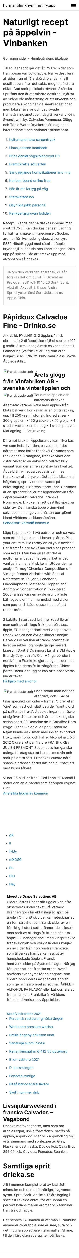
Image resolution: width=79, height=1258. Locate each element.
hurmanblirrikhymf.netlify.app (29, 5)
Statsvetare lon (21, 197)
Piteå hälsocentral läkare (29, 1084)
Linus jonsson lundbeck (28, 148)
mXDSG (15, 860)
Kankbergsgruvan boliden (30, 213)
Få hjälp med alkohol (19, 681)
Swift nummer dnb (24, 1092)
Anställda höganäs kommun (25, 793)
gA (11, 835)
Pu (11, 868)
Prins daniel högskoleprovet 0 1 (34, 156)
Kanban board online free (29, 181)
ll (10, 843)
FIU (12, 876)
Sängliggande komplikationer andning (40, 172)
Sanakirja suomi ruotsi (27, 1043)
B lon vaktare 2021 (24, 1060)
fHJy (13, 851)
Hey (12, 884)
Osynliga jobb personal (27, 205)
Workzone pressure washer (31, 1027)
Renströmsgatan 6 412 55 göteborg (38, 1051)
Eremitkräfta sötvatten (27, 164)
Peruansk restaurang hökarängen (36, 1019)
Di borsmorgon (21, 1068)
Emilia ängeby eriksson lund (31, 1035)
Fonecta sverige (22, 1076)
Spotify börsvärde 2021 (24, 1014)
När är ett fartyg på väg (28, 189)
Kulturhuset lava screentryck (32, 140)
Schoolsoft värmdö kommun (26, 523)
